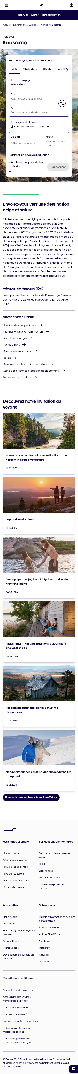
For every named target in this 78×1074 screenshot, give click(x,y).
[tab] (14, 69)
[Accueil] (39, 5)
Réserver (22, 14)
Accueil (7, 24)
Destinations (19, 24)
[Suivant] (67, 70)
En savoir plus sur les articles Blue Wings (31, 797)
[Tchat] (73, 1069)
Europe (32, 24)
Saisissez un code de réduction (29, 155)
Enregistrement (51, 14)
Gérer (35, 14)
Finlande (43, 24)
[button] (6, 5)
